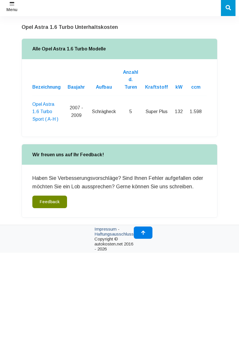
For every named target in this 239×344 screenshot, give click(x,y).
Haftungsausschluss (114, 233)
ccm (196, 87)
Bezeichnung (46, 87)
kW (178, 87)
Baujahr (76, 87)
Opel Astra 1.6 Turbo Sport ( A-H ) (45, 112)
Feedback (50, 201)
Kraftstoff (156, 87)
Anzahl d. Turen (130, 79)
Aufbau (104, 87)
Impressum (105, 229)
